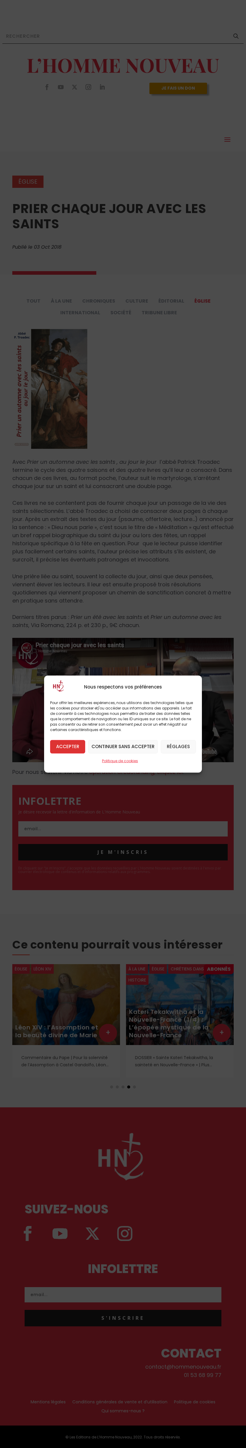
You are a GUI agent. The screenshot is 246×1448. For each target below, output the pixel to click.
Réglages (178, 746)
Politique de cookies (120, 760)
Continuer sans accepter (123, 746)
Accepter (67, 746)
